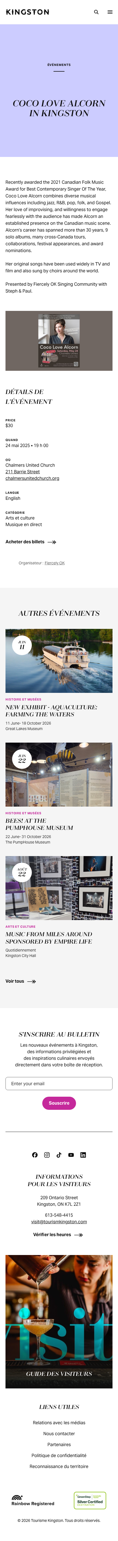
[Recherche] (96, 12)
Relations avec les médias (59, 1423)
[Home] (27, 12)
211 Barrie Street (22, 472)
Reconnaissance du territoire (59, 1466)
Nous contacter (59, 1434)
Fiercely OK (55, 563)
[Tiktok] (59, 1155)
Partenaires (59, 1444)
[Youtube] (71, 1155)
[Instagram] (47, 1155)
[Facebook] (35, 1155)
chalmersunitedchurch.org (32, 478)
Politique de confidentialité (59, 1455)
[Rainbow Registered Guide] (33, 1500)
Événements (59, 65)
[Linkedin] (83, 1155)
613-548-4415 (59, 1215)
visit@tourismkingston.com (59, 1222)
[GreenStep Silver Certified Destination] (90, 1500)
